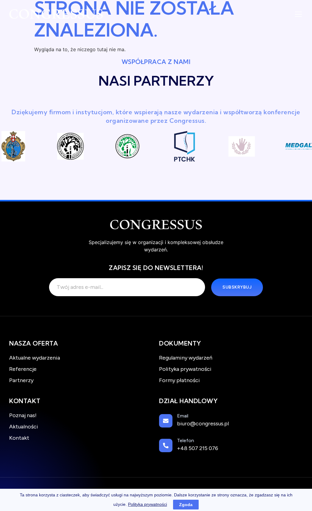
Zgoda (186, 504)
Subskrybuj (237, 287)
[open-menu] (298, 15)
